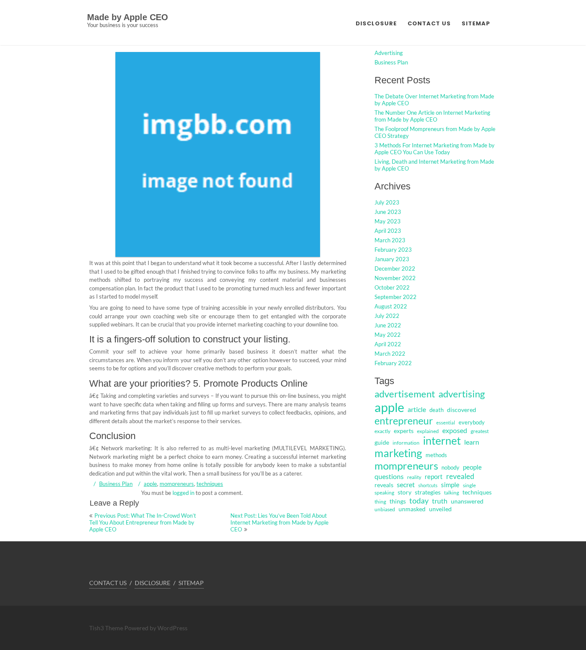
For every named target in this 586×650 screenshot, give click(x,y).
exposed (454, 430)
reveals (384, 485)
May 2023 (388, 221)
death (436, 409)
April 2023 (388, 230)
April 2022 (388, 344)
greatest (480, 431)
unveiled (440, 509)
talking (451, 492)
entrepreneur (404, 421)
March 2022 (390, 353)
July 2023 (387, 202)
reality (414, 477)
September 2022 (396, 296)
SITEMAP (476, 23)
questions (389, 476)
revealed (460, 476)
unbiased (385, 509)
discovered (461, 409)
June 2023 (388, 211)
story (404, 492)
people (472, 467)
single (469, 485)
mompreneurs (177, 483)
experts (404, 430)
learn (471, 442)
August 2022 (391, 306)
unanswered (467, 501)
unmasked (412, 509)
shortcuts (428, 485)
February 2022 (393, 363)
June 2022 (388, 325)
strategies (428, 492)
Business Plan (116, 483)
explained (428, 431)
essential (445, 422)
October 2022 (392, 287)
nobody (450, 467)
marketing (398, 453)
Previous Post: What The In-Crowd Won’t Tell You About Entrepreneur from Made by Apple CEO (142, 522)
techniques (209, 483)
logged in (183, 492)
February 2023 (393, 249)
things (398, 501)
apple (150, 483)
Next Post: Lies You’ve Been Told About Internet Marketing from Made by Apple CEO (279, 522)
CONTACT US (429, 23)
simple (450, 484)
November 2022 (395, 278)
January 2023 (392, 259)
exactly (382, 431)
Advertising (389, 52)
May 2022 (388, 334)
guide (382, 442)
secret (406, 484)
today (419, 500)
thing (380, 501)
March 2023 (390, 240)
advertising (461, 394)
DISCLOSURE (376, 23)
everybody (472, 422)
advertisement (405, 394)
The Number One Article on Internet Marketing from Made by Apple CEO (432, 116)
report (434, 476)
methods (436, 455)
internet (442, 440)
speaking (384, 492)
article (417, 409)
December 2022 (395, 268)
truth (439, 501)
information (406, 442)
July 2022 (387, 315)
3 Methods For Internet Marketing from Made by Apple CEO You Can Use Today (435, 149)
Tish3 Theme (106, 628)
